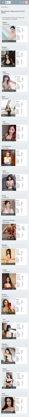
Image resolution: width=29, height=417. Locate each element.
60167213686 (6, 321)
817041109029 (6, 272)
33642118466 (5, 148)
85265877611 (6, 123)
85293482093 (5, 346)
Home (2, 7)
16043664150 (6, 74)
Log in (23, 1)
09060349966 (6, 222)
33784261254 (6, 24)
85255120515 (5, 98)
